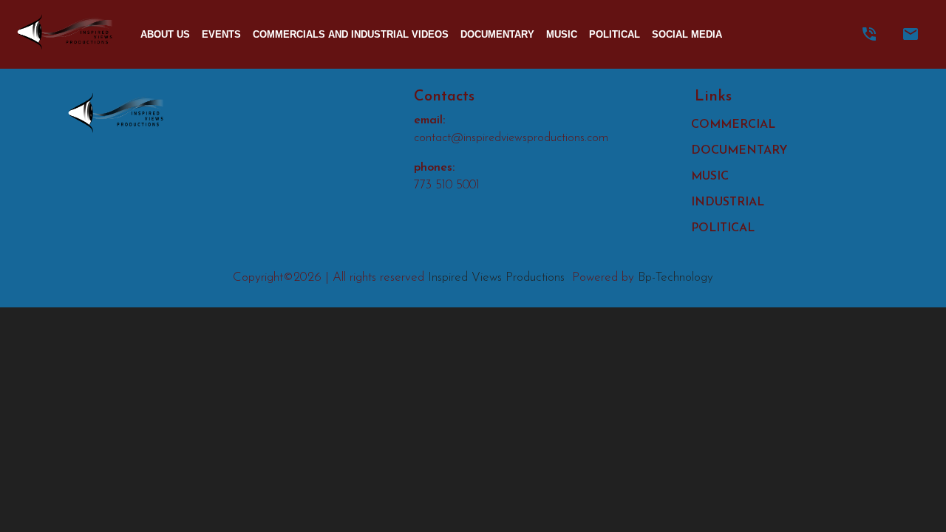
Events (221, 34)
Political (614, 34)
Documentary (497, 34)
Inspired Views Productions (496, 277)
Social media (687, 34)
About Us (165, 34)
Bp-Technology (675, 277)
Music (561, 34)
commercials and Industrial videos (351, 34)
